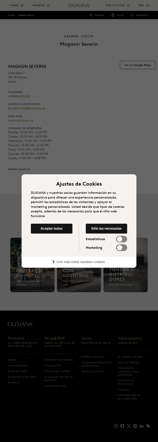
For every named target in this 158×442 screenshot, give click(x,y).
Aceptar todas (52, 228)
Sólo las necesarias (106, 228)
